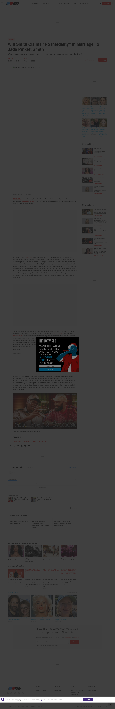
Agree (88, 699)
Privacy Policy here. (39, 701)
